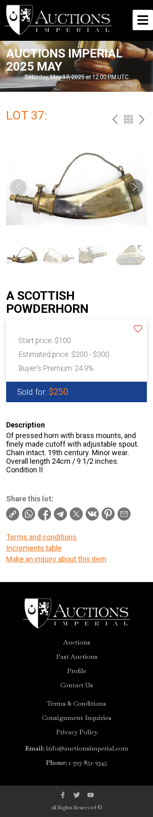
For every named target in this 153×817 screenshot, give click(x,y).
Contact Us (76, 685)
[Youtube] (90, 795)
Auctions (76, 642)
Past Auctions (77, 657)
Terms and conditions (41, 537)
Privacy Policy (77, 732)
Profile (76, 671)
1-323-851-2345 (88, 762)
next (142, 119)
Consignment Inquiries (76, 718)
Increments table (34, 548)
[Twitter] (76, 795)
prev (115, 119)
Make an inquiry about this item (56, 559)
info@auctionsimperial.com (87, 748)
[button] (134, 187)
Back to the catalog (128, 119)
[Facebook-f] (63, 795)
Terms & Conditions (76, 704)
